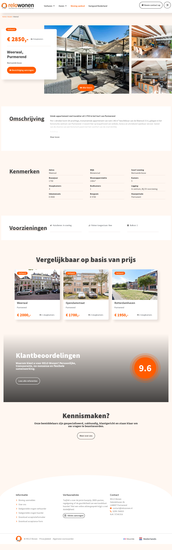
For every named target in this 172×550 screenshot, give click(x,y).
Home (4, 17)
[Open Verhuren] (54, 6)
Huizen (10, 17)
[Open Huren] (66, 6)
